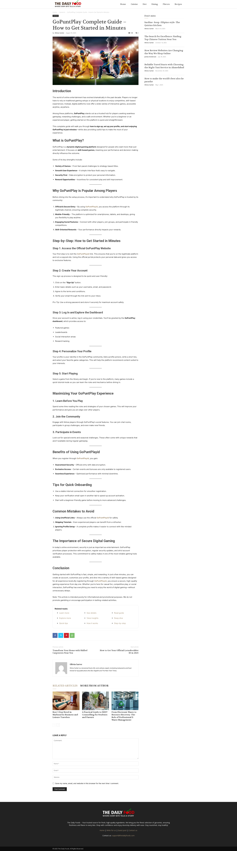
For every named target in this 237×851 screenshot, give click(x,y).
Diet (145, 4)
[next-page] (58, 724)
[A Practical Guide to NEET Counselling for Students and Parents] (95, 701)
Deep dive (118, 618)
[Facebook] (55, 635)
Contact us (133, 830)
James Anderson (150, 57)
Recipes (178, 4)
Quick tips (63, 623)
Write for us (111, 830)
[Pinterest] (66, 635)
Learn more (64, 613)
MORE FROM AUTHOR (94, 685)
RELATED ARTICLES (65, 685)
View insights (92, 618)
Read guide (119, 613)
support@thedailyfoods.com (123, 835)
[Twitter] (60, 635)
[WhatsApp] (72, 635)
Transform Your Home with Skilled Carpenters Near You (70, 651)
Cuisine (134, 4)
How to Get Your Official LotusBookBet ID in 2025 (119, 651)
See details (91, 613)
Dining (154, 4)
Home (123, 4)
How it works (92, 623)
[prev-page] (54, 724)
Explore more (65, 618)
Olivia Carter (59, 33)
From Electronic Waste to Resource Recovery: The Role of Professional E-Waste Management (124, 716)
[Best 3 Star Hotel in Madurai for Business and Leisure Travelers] (66, 701)
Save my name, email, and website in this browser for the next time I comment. (87, 783)
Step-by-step (120, 623)
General (62, 12)
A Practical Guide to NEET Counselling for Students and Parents (95, 715)
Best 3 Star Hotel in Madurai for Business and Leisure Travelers (65, 715)
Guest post (122, 830)
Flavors (166, 4)
